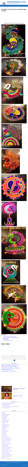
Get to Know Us (16, 462)
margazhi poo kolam (14, 356)
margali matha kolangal (3, 356)
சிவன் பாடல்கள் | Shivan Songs (6, 448)
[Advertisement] (14, 18)
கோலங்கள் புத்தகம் (20, 358)
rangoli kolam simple (17, 357)
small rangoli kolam (10, 358)
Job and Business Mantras (5, 421)
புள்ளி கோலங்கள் (8, 359)
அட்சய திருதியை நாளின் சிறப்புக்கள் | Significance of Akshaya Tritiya (10, 406)
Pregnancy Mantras (4, 427)
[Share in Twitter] (9, 344)
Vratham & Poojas (4, 436)
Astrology (3, 412)
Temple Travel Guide (4, 435)
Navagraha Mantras (4, 425)
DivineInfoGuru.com (16, 2)
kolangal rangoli (20, 355)
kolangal (11, 355)
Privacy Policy (20, 462)
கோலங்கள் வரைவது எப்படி (4, 359)
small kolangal (2, 358)
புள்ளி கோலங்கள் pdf (12, 359)
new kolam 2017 (21, 356)
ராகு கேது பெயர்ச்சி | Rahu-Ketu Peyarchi (7, 455)
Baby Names (3, 413)
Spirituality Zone (4, 433)
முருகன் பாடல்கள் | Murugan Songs (6, 454)
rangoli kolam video (21, 357)
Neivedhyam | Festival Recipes (6, 426)
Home (7, 462)
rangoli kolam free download (8, 357)
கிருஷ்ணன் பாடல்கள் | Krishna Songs (6, 443)
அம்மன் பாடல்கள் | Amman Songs (6, 437)
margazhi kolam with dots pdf (9, 356)
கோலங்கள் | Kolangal (4, 445)
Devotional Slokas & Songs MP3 (6, 414)
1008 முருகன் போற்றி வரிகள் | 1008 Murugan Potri (8, 403)
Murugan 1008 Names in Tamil (6, 404)
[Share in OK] (5, 344)
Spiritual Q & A (4, 432)
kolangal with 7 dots (24, 355)
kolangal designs (13, 355)
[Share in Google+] (7, 344)
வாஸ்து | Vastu (4, 457)
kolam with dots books (8, 355)
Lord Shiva (3, 423)
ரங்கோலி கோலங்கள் (24, 359)
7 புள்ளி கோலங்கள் (4, 355)
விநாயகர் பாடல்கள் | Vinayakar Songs (6, 458)
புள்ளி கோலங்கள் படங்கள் (16, 359)
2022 (16, 389)
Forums (9, 462)
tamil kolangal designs (14, 358)
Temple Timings (4, 434)
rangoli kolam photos (13, 357)
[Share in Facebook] (2, 344)
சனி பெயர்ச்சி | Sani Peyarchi (5, 446)
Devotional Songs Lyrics (5, 415)
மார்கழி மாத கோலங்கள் (21, 359)
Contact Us (12, 462)
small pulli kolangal (6, 358)
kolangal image (17, 355)
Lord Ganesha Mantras (5, 422)
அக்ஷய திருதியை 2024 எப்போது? (6, 407)
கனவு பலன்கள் (3, 442)
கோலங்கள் (17, 358)
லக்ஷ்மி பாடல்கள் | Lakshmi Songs (6, 456)
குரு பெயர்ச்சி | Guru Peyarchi (5, 444)
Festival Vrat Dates (4, 416)
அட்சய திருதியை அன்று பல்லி (5, 405)
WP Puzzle (25, 465)
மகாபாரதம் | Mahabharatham (5, 453)
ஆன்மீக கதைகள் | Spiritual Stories (6, 438)
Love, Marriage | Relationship (6, 424)
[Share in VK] (3, 344)
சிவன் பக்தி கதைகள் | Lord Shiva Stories (7, 447)
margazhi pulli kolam (18, 356)
